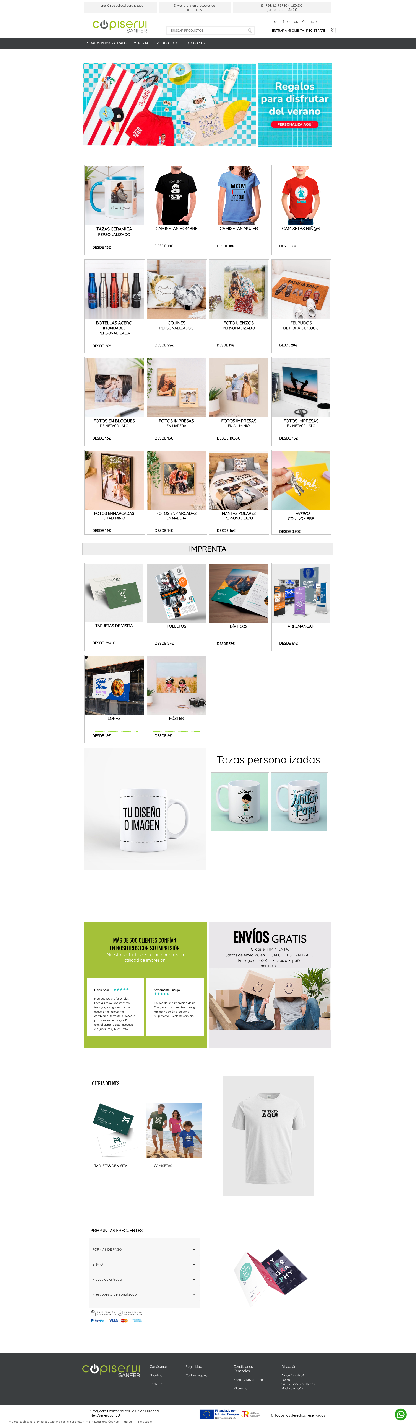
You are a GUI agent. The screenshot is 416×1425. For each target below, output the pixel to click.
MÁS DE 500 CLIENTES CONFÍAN (145, 940)
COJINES (176, 322)
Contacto (309, 21)
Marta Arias (104, 990)
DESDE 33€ (226, 643)
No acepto (145, 1421)
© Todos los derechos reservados (298, 1415)
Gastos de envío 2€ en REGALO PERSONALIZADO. (270, 955)
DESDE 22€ (164, 345)
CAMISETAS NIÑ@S (301, 228)
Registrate (315, 30)
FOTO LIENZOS (239, 322)
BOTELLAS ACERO (114, 322)
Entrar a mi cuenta (288, 30)
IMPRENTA (140, 43)
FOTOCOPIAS (195, 43)
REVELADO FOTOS (166, 43)
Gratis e (258, 949)
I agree (127, 1421)
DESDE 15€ (225, 345)
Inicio (275, 21)
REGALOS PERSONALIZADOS (107, 43)
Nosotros (290, 21)
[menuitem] (107, 45)
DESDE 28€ (288, 345)
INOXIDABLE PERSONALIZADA (114, 330)
